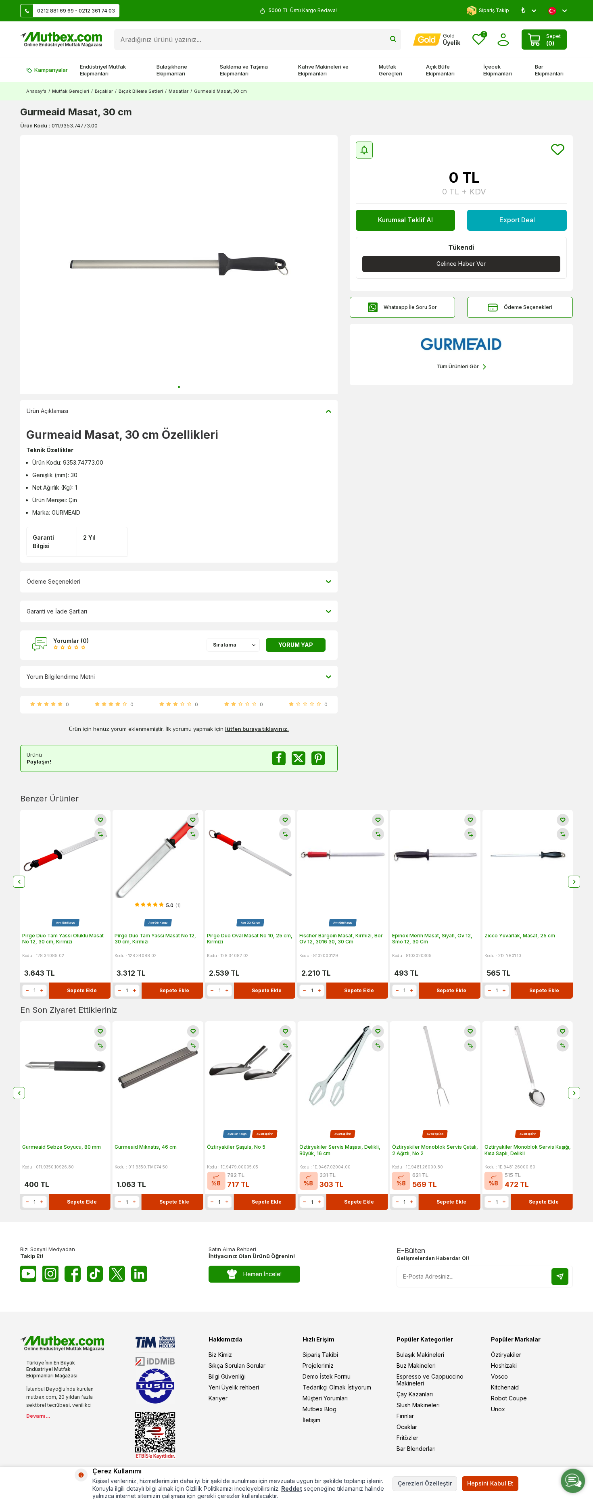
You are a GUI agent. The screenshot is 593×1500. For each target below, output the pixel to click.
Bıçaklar (104, 91)
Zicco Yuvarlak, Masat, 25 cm (519, 936)
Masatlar (178, 91)
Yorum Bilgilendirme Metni (61, 676)
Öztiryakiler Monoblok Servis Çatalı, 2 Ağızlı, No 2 (435, 1150)
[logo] (61, 39)
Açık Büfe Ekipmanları (440, 70)
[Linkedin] (139, 1274)
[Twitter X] (117, 1274)
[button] (179, 387)
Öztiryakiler (506, 1354)
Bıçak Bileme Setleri (141, 91)
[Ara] (393, 39)
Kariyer (218, 1398)
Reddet (291, 1488)
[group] (179, 264)
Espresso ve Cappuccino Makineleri (430, 1380)
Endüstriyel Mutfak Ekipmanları (103, 70)
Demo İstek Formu (327, 1376)
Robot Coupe (509, 1398)
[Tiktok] (95, 1274)
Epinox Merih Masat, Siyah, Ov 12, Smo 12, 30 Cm (432, 939)
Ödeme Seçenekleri (528, 307)
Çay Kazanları (415, 1394)
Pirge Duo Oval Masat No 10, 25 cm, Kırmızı (249, 939)
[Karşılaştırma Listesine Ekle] (100, 834)
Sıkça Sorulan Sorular (237, 1365)
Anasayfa (36, 91)
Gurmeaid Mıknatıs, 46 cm (146, 1147)
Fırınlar (405, 1415)
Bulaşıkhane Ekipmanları (172, 70)
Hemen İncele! (262, 1274)
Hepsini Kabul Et (490, 1483)
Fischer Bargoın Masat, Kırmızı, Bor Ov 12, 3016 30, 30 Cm (341, 939)
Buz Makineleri (416, 1365)
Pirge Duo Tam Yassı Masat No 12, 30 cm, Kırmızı (155, 939)
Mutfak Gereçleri (390, 70)
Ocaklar (407, 1426)
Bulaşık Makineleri (420, 1354)
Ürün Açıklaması (47, 410)
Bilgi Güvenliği (227, 1376)
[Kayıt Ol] (559, 1276)
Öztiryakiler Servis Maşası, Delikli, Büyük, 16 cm (339, 1150)
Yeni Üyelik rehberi (234, 1387)
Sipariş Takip (494, 10)
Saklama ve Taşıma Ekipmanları (244, 70)
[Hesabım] (503, 39)
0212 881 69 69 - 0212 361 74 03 (76, 11)
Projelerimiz (318, 1365)
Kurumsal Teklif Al (405, 220)
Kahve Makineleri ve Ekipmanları (323, 70)
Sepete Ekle (82, 990)
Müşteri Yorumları (325, 1398)
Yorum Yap (295, 644)
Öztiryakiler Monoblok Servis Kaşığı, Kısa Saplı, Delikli (527, 1150)
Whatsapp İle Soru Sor (410, 307)
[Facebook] (73, 1274)
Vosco (499, 1376)
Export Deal (517, 220)
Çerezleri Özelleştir (425, 1483)
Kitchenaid (505, 1387)
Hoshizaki (504, 1365)
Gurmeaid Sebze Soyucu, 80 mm (61, 1147)
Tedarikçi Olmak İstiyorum (337, 1387)
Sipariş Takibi (320, 1354)
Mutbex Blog (319, 1409)
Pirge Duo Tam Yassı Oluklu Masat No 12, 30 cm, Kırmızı (63, 939)
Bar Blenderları (416, 1448)
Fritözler (407, 1437)
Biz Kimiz (220, 1354)
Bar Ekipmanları (549, 70)
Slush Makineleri (418, 1405)
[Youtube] (28, 1274)
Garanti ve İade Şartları (57, 611)
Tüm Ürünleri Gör (457, 366)
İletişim (311, 1420)
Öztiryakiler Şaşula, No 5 (236, 1147)
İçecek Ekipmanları (497, 70)
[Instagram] (50, 1274)
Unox (498, 1409)
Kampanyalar (51, 70)
